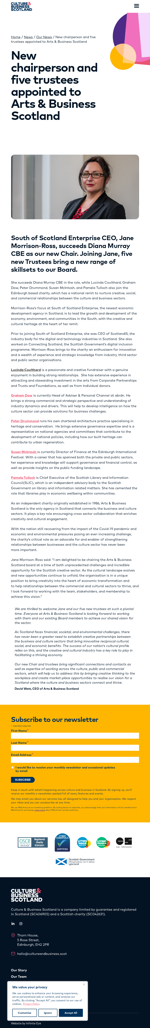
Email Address (22, 755)
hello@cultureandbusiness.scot (42, 954)
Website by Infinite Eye (26, 1023)
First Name (20, 731)
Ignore (48, 1013)
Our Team (19, 976)
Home (15, 37)
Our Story (19, 970)
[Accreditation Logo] (33, 842)
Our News (44, 37)
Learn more (40, 810)
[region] (47, 1001)
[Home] (21, 6)
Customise (24, 1013)
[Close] (84, 984)
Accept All (71, 1013)
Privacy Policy (31, 1004)
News (28, 37)
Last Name (20, 743)
